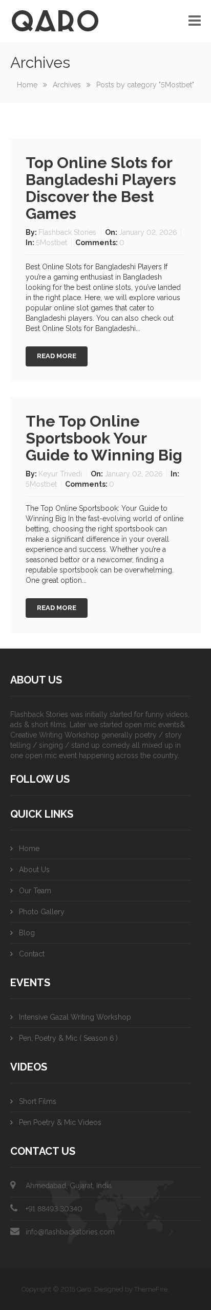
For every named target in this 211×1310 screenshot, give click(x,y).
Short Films (37, 1101)
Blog (27, 933)
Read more (56, 356)
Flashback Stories (68, 232)
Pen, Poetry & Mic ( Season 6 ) (68, 1038)
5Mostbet (51, 242)
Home (27, 85)
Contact (32, 954)
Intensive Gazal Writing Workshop (75, 1017)
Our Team (35, 891)
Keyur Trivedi (61, 474)
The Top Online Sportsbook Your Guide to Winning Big (104, 438)
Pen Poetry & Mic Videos (60, 1122)
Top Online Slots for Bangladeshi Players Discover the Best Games (101, 188)
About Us (34, 869)
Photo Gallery (42, 912)
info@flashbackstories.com (70, 1232)
